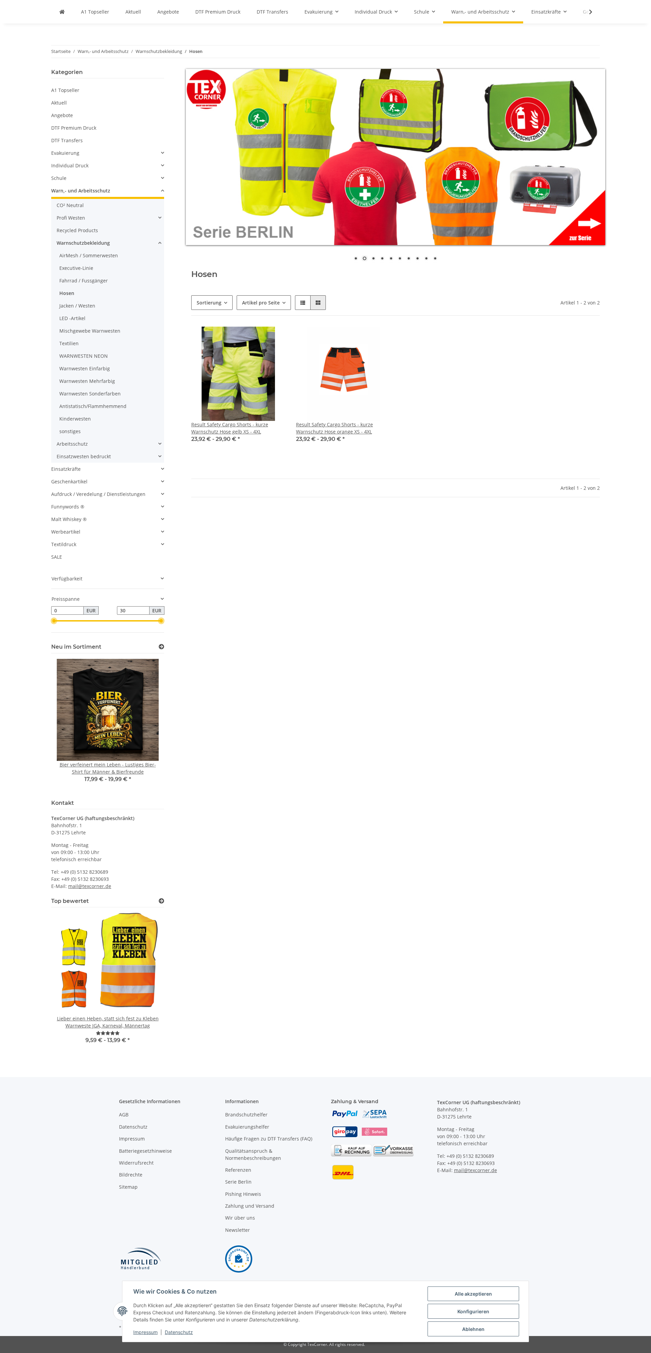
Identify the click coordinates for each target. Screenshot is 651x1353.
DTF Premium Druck (73, 128)
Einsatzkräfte (66, 469)
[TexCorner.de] (62, 11)
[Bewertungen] (108, 1033)
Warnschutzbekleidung (83, 243)
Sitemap (128, 1187)
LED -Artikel (72, 318)
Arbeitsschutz (72, 444)
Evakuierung (65, 153)
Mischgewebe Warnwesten (89, 331)
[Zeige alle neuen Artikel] (161, 647)
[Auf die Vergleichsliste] (256, 338)
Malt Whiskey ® (69, 519)
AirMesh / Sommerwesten (88, 255)
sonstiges (70, 431)
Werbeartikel (65, 532)
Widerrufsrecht (136, 1163)
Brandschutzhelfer (246, 1114)
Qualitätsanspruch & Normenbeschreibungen (253, 1154)
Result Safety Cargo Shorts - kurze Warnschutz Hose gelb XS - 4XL (229, 428)
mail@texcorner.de (89, 886)
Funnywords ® (67, 506)
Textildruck (63, 544)
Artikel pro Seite (261, 302)
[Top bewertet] (161, 901)
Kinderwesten (75, 418)
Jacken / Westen (77, 305)
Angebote (62, 115)
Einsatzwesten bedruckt (84, 456)
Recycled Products (77, 230)
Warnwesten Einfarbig (84, 368)
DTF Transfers (67, 140)
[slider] (54, 621)
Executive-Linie (76, 268)
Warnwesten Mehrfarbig (87, 381)
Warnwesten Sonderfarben (90, 393)
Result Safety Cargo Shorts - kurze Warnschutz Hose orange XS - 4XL (334, 428)
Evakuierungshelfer (247, 1127)
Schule (58, 178)
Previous (68, 725)
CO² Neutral (70, 205)
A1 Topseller (65, 90)
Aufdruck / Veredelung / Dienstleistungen (98, 494)
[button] (303, 302)
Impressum (132, 1138)
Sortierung (209, 302)
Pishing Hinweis (243, 1194)
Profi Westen (71, 218)
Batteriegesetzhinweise (145, 1151)
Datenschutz (133, 1127)
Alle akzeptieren (473, 1294)
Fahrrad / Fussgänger (83, 280)
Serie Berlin (238, 1182)
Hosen (66, 293)
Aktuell (59, 102)
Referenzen (238, 1170)
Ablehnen (473, 1329)
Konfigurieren (473, 1311)
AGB (124, 1114)
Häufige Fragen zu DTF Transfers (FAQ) (268, 1138)
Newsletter (237, 1230)
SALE (56, 557)
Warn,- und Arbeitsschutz (80, 190)
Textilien (69, 343)
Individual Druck (69, 165)
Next (147, 725)
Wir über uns (240, 1218)
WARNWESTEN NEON (83, 356)
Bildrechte (130, 1174)
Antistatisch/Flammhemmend (92, 406)
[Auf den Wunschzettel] (273, 338)
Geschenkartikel (69, 481)
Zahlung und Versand (249, 1206)
